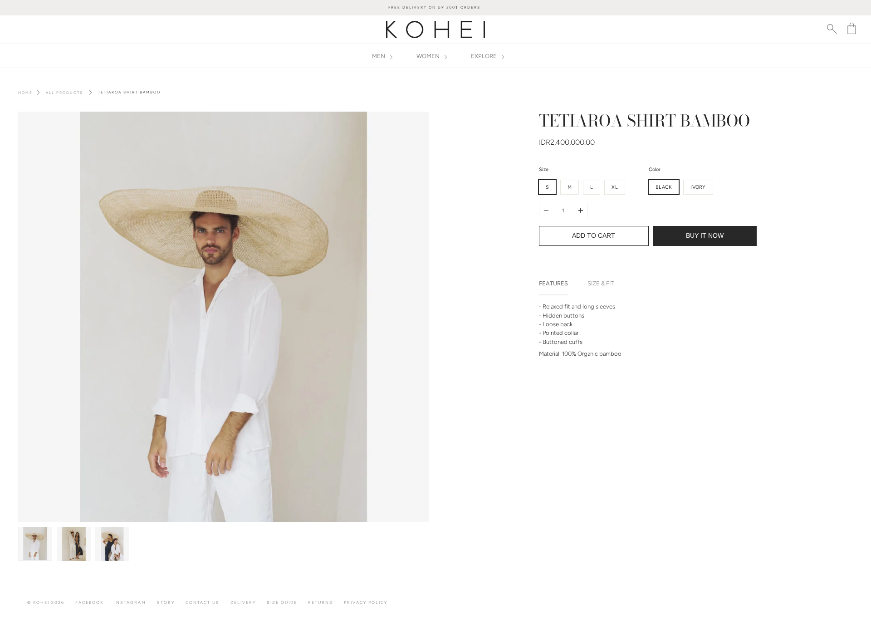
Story (166, 602)
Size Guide (282, 602)
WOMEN (428, 56)
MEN (379, 56)
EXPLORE (484, 56)
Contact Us (203, 602)
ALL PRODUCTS (64, 92)
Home (25, 92)
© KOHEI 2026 (45, 602)
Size (543, 169)
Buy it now (705, 235)
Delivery (243, 602)
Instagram (130, 602)
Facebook (89, 602)
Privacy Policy (365, 602)
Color (655, 169)
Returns (320, 602)
